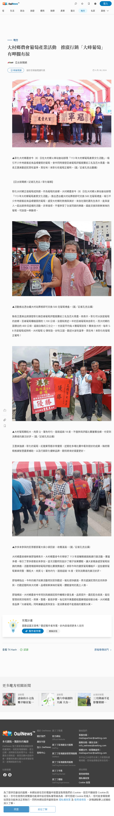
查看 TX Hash (9, 649)
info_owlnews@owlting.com (92, 745)
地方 (83, 10)
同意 (16, 809)
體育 (42, 10)
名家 (93, 10)
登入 (105, 3)
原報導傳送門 (101, 649)
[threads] (10, 775)
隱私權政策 (84, 778)
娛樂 (52, 10)
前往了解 (42, 809)
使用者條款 (84, 773)
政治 (22, 10)
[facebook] (4, 775)
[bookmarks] (89, 3)
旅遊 (32, 10)
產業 (63, 10)
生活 (12, 10)
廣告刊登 (41, 741)
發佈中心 (41, 752)
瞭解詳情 (53, 631)
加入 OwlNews (44, 747)
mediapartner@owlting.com (93, 738)
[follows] (82, 3)
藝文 (73, 10)
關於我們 (41, 736)
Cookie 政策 (84, 782)
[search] (76, 3)
